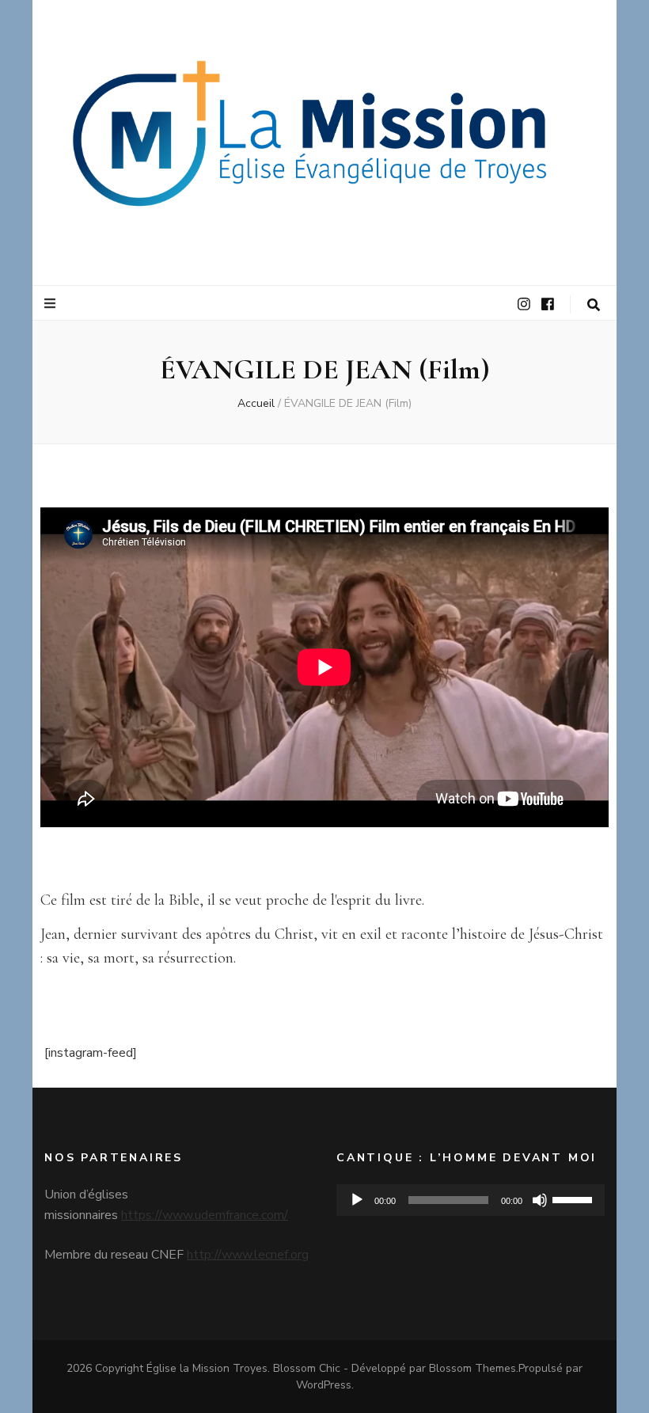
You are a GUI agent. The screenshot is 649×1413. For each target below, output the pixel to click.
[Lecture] (357, 1200)
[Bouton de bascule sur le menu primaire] (51, 303)
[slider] (574, 1198)
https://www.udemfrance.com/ (204, 1215)
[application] (470, 1200)
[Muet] (540, 1200)
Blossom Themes (472, 1368)
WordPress (323, 1384)
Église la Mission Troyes (207, 1368)
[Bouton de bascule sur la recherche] (593, 305)
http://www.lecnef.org (248, 1254)
